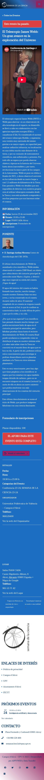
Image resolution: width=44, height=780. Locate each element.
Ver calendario (7, 718)
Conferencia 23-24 (11, 488)
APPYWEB (17, 761)
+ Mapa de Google (17, 578)
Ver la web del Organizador (15, 521)
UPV (5, 681)
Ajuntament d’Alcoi (12, 686)
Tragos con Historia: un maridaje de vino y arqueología (14, 604)
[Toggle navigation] (39, 4)
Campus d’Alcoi (10, 675)
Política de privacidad (12, 669)
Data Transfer (29, 761)
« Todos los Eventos (11, 15)
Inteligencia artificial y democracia (23, 713)
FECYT (6, 692)
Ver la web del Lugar (12, 593)
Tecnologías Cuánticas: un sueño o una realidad (33, 602)
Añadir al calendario (16, 453)
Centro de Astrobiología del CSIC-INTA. (20, 254)
